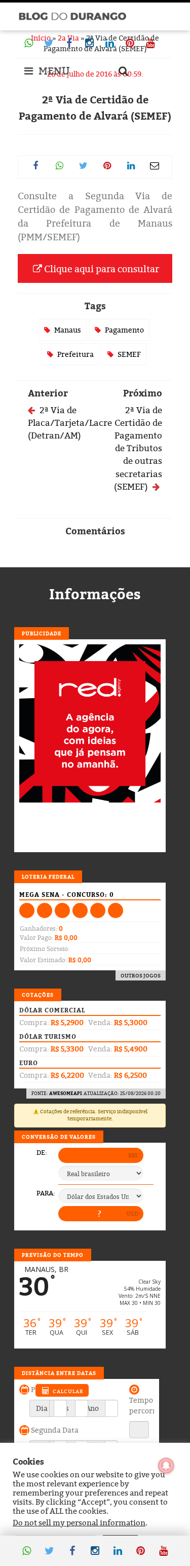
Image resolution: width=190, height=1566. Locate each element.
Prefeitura (75, 354)
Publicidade (41, 633)
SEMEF (129, 354)
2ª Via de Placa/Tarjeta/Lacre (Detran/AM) (70, 422)
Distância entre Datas (59, 1372)
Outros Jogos (141, 975)
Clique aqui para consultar (100, 269)
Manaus (67, 330)
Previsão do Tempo (53, 1254)
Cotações (38, 994)
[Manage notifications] (166, 1466)
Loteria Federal (48, 876)
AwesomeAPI (65, 1093)
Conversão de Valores (59, 1136)
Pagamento (124, 330)
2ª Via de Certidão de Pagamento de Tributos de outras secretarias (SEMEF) (138, 448)
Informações (95, 594)
